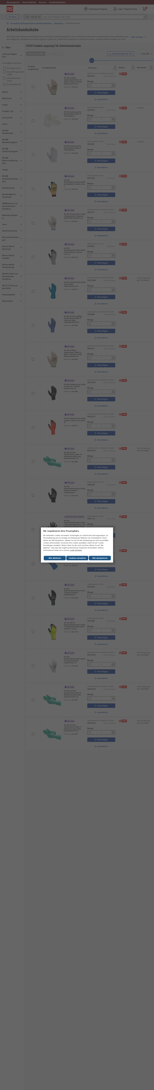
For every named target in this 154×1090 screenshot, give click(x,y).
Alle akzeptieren (99, 558)
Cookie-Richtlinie (76, 550)
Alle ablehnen (55, 558)
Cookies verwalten (77, 558)
